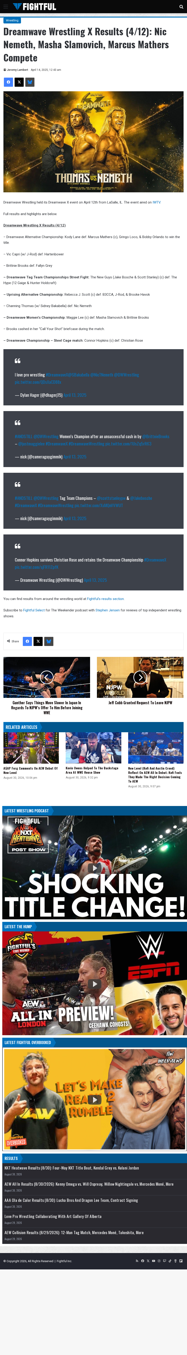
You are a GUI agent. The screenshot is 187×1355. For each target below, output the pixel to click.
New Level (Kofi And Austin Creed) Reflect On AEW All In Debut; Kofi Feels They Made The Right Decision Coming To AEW (155, 774)
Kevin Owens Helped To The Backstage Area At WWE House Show (92, 770)
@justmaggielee (31, 443)
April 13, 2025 (74, 395)
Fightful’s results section (105, 599)
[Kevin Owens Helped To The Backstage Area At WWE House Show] (93, 747)
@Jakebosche (141, 498)
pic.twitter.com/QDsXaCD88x (38, 382)
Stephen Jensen (108, 610)
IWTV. (156, 202)
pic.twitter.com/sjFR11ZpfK (36, 567)
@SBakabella (78, 374)
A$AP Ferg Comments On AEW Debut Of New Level (30, 770)
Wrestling (12, 20)
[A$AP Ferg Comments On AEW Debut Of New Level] (31, 747)
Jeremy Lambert (17, 69)
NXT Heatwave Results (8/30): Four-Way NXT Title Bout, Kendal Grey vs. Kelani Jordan (72, 1167)
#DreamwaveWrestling (86, 443)
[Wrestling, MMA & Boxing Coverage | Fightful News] (34, 6)
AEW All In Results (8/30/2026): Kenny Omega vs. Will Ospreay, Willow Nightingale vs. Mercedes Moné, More (89, 1184)
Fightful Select (34, 610)
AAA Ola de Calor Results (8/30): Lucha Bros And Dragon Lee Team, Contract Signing (71, 1200)
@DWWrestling (126, 374)
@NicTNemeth (101, 374)
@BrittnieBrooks (155, 436)
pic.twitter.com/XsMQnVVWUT (99, 505)
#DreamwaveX (57, 374)
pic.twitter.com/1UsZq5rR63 (128, 443)
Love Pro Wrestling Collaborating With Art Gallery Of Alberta (53, 1216)
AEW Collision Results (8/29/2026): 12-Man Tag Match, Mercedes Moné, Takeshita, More (74, 1232)
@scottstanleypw (111, 498)
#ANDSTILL (24, 436)
